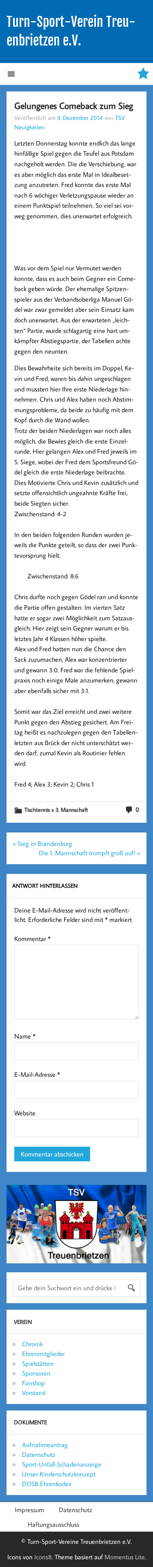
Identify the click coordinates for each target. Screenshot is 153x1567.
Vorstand (33, 1393)
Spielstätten (38, 1363)
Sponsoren (36, 1373)
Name (24, 1036)
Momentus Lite (124, 1557)
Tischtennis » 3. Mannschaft (56, 809)
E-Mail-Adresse (37, 1074)
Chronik (32, 1344)
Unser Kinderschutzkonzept (58, 1474)
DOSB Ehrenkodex (46, 1484)
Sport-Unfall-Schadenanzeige (61, 1464)
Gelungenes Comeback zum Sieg (73, 105)
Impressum (29, 1510)
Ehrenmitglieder (43, 1354)
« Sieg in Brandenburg (42, 843)
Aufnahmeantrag (45, 1445)
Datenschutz (38, 1454)
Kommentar (32, 939)
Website (24, 1113)
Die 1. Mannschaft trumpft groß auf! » (89, 853)
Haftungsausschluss (53, 1524)
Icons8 (43, 1557)
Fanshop (33, 1383)
